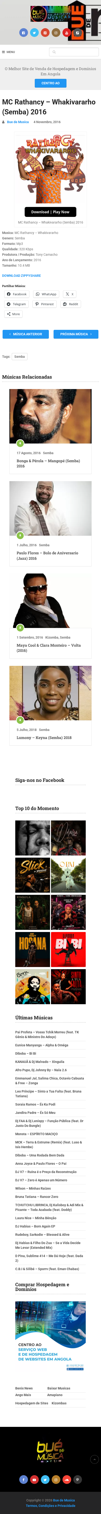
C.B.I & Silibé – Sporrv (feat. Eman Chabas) (47, 1269)
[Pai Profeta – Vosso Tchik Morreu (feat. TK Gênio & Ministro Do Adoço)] (68, 913)
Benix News (24, 1388)
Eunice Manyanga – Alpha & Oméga (41, 1045)
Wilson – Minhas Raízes (33, 1188)
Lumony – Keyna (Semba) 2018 (44, 737)
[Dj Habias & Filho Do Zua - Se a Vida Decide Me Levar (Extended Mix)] (32, 987)
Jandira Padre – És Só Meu (35, 1113)
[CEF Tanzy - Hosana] (32, 950)
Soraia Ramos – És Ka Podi (35, 1104)
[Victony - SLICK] (32, 876)
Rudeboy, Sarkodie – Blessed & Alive (42, 1234)
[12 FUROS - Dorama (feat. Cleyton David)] (68, 838)
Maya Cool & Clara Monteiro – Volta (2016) (49, 648)
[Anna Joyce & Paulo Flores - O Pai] (68, 876)
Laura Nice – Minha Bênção (35, 1218)
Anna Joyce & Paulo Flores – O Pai (40, 1163)
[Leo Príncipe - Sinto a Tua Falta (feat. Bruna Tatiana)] (68, 987)
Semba (19, 356)
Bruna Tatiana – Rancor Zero (36, 1197)
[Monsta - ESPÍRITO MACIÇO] (32, 838)
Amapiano (54, 1395)
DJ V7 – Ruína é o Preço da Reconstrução (46, 1172)
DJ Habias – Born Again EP (35, 1226)
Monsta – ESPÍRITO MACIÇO (36, 1134)
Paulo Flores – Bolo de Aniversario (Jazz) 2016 (47, 555)
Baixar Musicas (58, 1388)
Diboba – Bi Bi (25, 1053)
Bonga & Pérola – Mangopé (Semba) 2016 (48, 463)
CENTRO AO (51, 83)
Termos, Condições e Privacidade (50, 1506)
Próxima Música (74, 334)
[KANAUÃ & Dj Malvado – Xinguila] (32, 913)
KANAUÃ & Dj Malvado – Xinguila (39, 1062)
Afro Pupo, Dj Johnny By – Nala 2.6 (41, 1070)
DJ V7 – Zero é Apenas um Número (41, 1180)
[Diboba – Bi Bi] (68, 950)
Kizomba (51, 637)
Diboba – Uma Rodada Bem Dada (39, 1155)
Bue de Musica (18, 122)
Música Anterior (27, 334)
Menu (11, 52)
